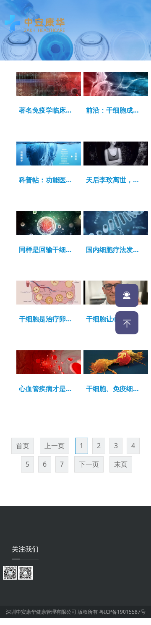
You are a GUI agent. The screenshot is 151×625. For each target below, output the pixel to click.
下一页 (89, 464)
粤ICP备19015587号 (122, 611)
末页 (121, 464)
